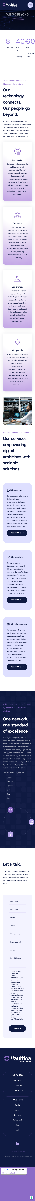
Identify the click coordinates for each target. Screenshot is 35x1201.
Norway (9, 782)
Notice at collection (9, 1173)
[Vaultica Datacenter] (10, 3)
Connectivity (17, 1085)
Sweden (10, 778)
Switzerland (11, 790)
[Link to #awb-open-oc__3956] (30, 5)
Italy (8, 794)
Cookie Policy (22, 1151)
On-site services (17, 1090)
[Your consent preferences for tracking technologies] (31, 1197)
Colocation (17, 1080)
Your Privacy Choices (16, 1170)
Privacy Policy (19, 1019)
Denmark (10, 786)
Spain (9, 798)
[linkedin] (17, 1143)
